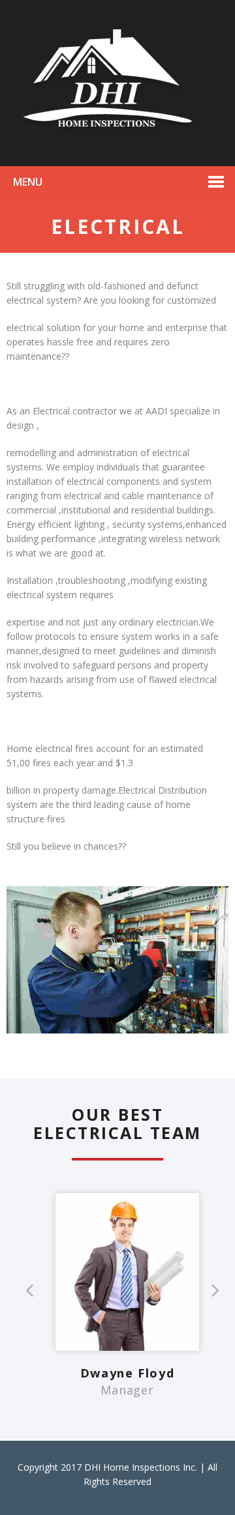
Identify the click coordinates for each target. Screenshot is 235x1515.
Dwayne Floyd (127, 1373)
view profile (127, 1243)
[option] (127, 1303)
